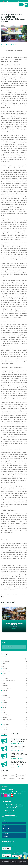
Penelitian (5, 695)
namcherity (5, 685)
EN (5, 1)
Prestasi (4, 705)
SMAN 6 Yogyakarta (7, 719)
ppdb (4, 700)
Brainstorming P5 (6, 671)
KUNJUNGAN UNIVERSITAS (9, 680)
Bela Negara (5, 668)
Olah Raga (5, 690)
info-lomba (5, 678)
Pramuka (5, 702)
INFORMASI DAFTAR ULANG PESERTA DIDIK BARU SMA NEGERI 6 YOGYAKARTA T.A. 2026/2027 (18, 740)
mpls (4, 683)
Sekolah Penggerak (7, 714)
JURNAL (4, 778)
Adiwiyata (5, 659)
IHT (3, 676)
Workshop (5, 729)
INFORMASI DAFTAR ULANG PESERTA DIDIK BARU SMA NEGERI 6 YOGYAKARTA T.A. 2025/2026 (18, 763)
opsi (4, 693)
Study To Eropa (6, 724)
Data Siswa (4, 775)
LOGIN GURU (21, 778)
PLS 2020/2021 (21, 775)
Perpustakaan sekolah (8, 697)
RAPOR (4, 707)
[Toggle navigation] (26, 5)
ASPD (4, 666)
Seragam (5, 717)
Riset (4, 710)
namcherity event (6, 688)
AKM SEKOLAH (6, 661)
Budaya (4, 673)
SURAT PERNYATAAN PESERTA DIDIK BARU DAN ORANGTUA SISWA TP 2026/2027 (18, 755)
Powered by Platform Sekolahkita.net (15, 862)
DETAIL (17, 628)
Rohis (4, 712)
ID (8, 1)
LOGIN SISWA (12, 778)
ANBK (4, 663)
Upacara (4, 727)
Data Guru (12, 775)
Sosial (4, 722)
